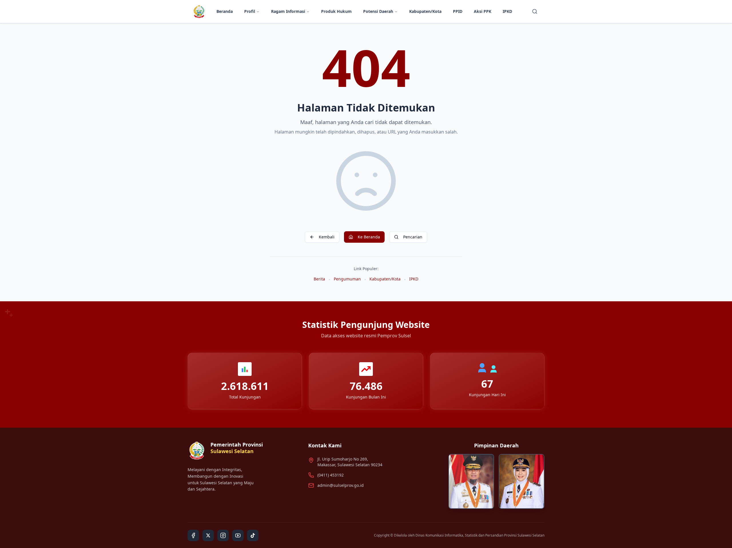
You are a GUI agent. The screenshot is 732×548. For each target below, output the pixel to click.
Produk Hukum (336, 11)
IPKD (507, 11)
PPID (457, 11)
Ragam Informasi (288, 11)
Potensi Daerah (378, 11)
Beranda (224, 11)
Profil (249, 11)
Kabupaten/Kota (425, 11)
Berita (319, 279)
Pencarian (412, 237)
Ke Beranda (369, 237)
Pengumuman (347, 279)
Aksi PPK (482, 11)
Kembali (327, 237)
